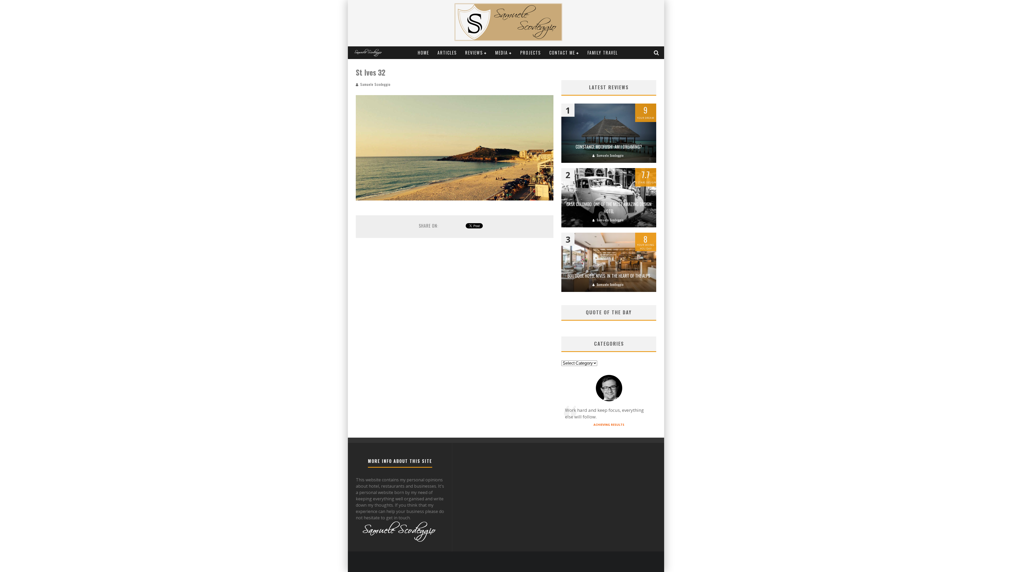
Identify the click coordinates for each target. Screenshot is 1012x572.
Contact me (562, 53)
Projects (530, 53)
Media (501, 53)
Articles (447, 53)
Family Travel (602, 53)
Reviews (474, 53)
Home (423, 53)
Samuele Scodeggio (375, 84)
